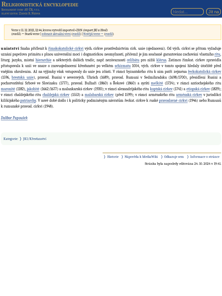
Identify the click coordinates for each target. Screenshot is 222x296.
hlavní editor (9, 13)
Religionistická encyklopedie (39, 4)
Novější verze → (93, 34)
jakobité (33, 89)
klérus (161, 60)
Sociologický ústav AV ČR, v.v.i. (20, 10)
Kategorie (10, 139)
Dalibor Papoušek (14, 118)
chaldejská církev (55, 94)
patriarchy (28, 100)
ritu (217, 54)
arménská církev (189, 94)
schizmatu (123, 66)
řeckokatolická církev (204, 71)
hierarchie (43, 60)
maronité (8, 89)
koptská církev (161, 89)
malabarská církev (99, 94)
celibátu (133, 60)
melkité (157, 83)
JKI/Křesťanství (34, 139)
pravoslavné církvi (173, 100)
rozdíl (76, 34)
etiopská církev (198, 89)
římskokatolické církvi (66, 48)
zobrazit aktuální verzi (56, 34)
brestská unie (22, 77)
